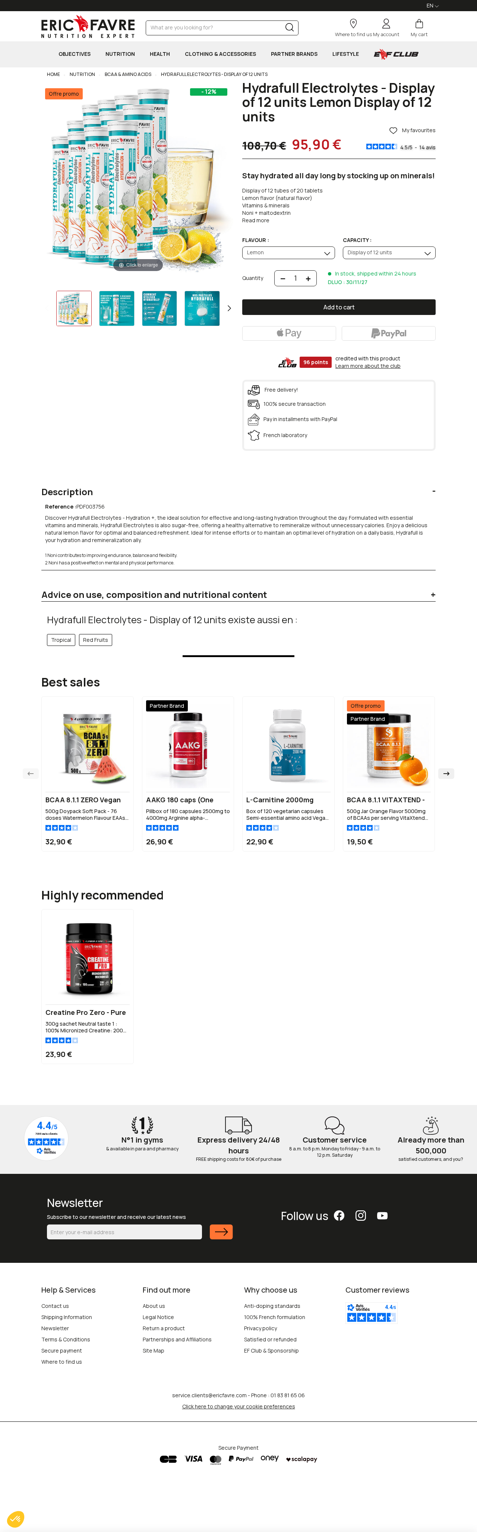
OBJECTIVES (75, 53)
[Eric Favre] (88, 26)
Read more (255, 220)
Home (53, 74)
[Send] (221, 1237)
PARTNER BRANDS (294, 53)
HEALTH (160, 53)
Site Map (153, 1350)
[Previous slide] (31, 773)
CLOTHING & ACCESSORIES (220, 53)
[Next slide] (446, 773)
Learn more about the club (368, 365)
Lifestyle (345, 53)
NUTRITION (120, 53)
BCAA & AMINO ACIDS (127, 74)
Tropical (61, 639)
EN (431, 5)
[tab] (238, 486)
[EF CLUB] (396, 54)
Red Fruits (95, 639)
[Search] (289, 29)
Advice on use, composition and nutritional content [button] (154, 594)
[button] (16, 1519)
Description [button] (67, 492)
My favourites (418, 130)
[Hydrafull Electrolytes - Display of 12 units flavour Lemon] (74, 308)
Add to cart (339, 307)
